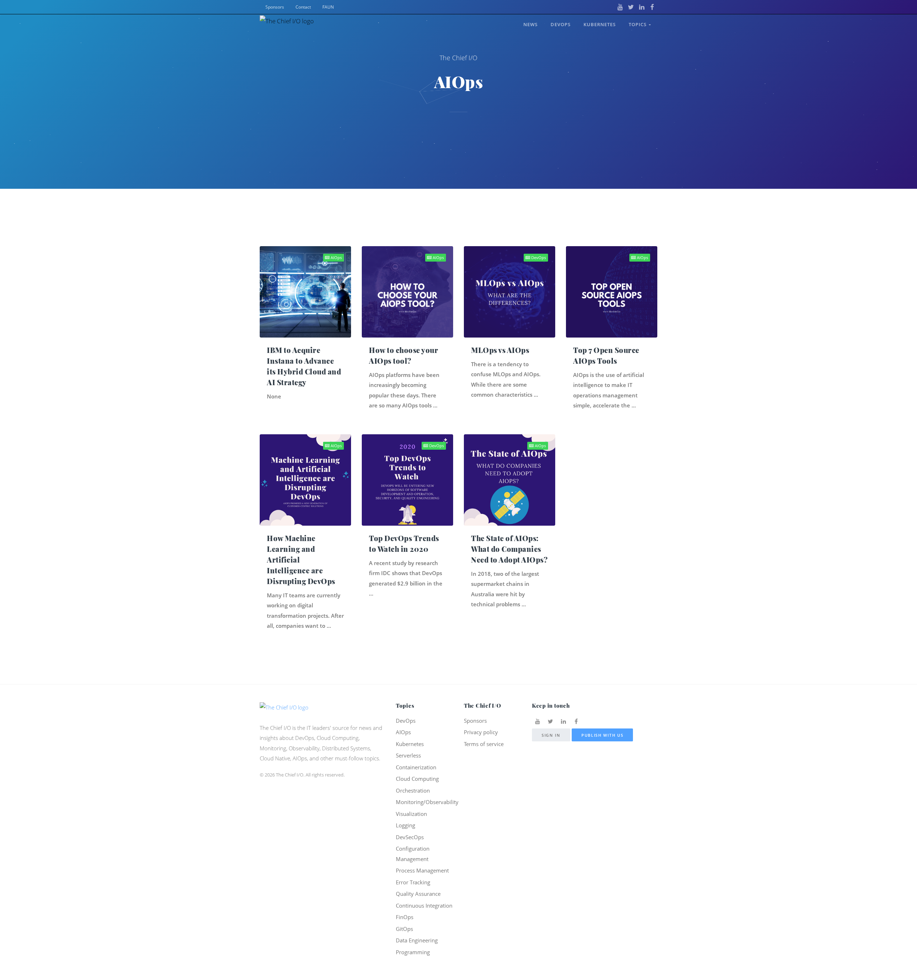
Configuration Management (412, 853)
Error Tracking (413, 882)
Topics (639, 24)
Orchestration (413, 790)
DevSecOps (410, 837)
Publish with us (602, 735)
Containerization (416, 767)
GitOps (404, 928)
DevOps (561, 24)
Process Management (422, 870)
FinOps (404, 917)
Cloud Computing (417, 778)
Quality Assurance (418, 893)
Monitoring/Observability (427, 802)
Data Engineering (417, 940)
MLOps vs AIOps (500, 350)
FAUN (328, 7)
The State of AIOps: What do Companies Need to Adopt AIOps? (509, 548)
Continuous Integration (424, 905)
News (530, 24)
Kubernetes (600, 24)
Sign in (551, 735)
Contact (303, 7)
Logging (405, 825)
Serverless (408, 755)
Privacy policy (481, 732)
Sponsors (274, 7)
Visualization (411, 813)
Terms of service (484, 743)
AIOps (336, 257)
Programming (413, 952)
